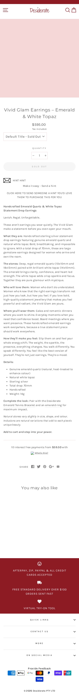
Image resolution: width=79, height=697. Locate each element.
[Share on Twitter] (39, 467)
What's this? (41, 453)
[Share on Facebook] (32, 467)
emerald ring (53, 405)
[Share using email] (58, 467)
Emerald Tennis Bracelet (19, 405)
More (39, 643)
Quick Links (39, 620)
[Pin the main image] (44, 467)
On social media (39, 655)
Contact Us (39, 631)
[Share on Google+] (51, 467)
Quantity (39, 148)
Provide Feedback (39, 668)
